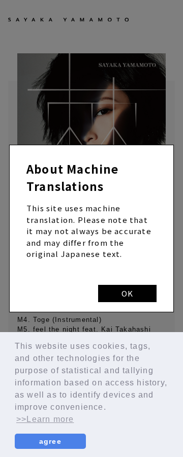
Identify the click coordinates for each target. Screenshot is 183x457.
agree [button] (50, 441)
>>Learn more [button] (45, 419)
